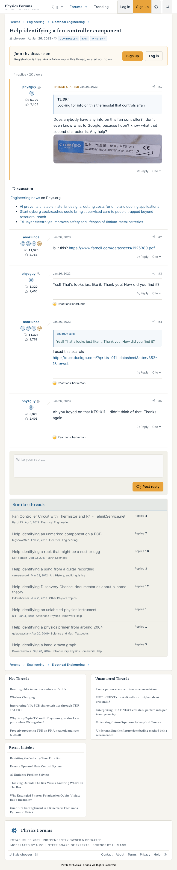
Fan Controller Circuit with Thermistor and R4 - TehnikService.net (68, 516)
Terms (132, 854)
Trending (101, 7)
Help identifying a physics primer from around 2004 (57, 627)
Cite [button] (155, 171)
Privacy (145, 854)
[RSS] (166, 854)
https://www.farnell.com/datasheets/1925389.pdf (112, 248)
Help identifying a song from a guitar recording (53, 569)
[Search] (167, 6)
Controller (68, 38)
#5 (160, 401)
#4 (160, 321)
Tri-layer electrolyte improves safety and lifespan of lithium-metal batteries (81, 222)
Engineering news (25, 198)
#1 (160, 86)
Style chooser (22, 854)
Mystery (98, 38)
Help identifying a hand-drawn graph (44, 645)
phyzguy (29, 87)
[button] (62, 6)
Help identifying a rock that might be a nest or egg (56, 551)
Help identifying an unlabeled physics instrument (54, 609)
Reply (144, 171)
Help (157, 854)
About (120, 854)
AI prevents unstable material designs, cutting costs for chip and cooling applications (89, 206)
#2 (160, 237)
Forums (76, 7)
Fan (84, 38)
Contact (106, 854)
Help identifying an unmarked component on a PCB (56, 534)
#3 (160, 273)
